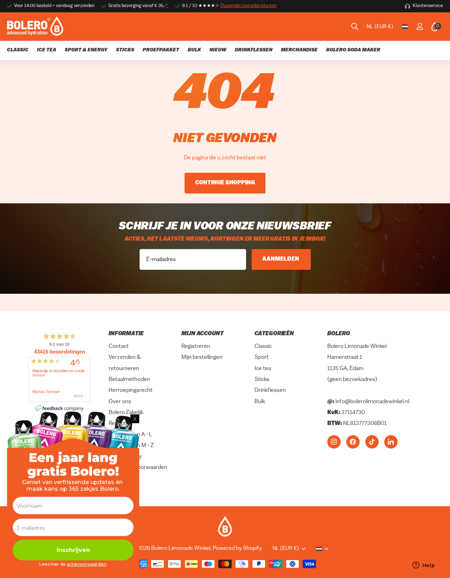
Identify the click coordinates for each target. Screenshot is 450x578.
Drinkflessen (270, 390)
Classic (263, 346)
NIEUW (218, 50)
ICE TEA (46, 50)
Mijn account (202, 334)
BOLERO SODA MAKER (353, 50)
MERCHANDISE (299, 50)
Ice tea (263, 368)
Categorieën (274, 334)
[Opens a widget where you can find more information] (423, 565)
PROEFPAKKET (161, 50)
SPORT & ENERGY (86, 50)
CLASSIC (17, 50)
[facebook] (353, 442)
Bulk (260, 402)
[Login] (419, 26)
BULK (194, 50)
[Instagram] (334, 442)
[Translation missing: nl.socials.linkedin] (391, 442)
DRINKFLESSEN (253, 50)
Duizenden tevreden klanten (248, 6)
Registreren (195, 346)
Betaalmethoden (129, 379)
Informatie (126, 334)
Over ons (120, 402)
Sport (262, 358)
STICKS (125, 50)
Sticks (262, 379)
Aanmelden (281, 259)
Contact (119, 346)
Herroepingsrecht (131, 390)
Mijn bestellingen (202, 358)
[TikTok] (372, 442)
